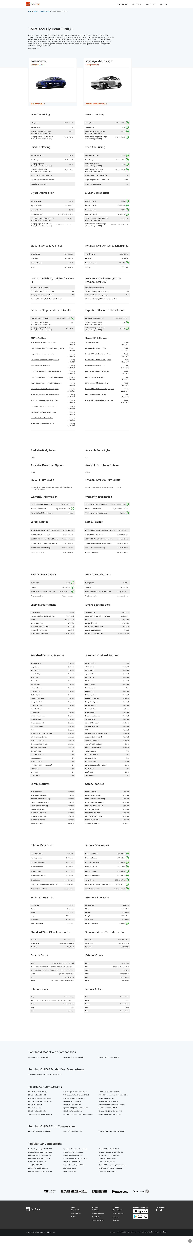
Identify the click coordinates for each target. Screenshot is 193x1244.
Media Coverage (117, 1213)
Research (135, 4)
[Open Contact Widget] (190, 1241)
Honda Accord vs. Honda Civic (109, 1155)
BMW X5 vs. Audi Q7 (70, 1171)
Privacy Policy (132, 1232)
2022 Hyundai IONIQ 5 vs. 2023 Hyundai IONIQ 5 (44, 1074)
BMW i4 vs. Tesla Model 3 (37, 1095)
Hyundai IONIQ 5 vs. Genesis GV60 (110, 1111)
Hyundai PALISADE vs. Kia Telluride (111, 1152)
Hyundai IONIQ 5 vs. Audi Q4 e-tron (75, 1108)
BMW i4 (36, 11)
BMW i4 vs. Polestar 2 (35, 1104)
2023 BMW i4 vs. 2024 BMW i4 (73, 1057)
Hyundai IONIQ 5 (45, 11)
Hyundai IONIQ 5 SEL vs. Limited (39, 1131)
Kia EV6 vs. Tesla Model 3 (107, 1171)
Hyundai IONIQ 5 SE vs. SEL (72, 1131)
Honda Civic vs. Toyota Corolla (39, 1158)
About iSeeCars (117, 1210)
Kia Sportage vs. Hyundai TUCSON (40, 1149)
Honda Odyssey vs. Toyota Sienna (40, 1171)
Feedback (115, 1220)
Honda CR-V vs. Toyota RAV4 (73, 1165)
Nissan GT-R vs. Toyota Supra (73, 1152)
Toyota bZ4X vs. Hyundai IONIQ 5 (40, 1114)
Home (30, 11)
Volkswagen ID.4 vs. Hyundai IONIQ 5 (76, 1095)
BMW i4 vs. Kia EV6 (34, 1108)
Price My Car (96, 1217)
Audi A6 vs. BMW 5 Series (107, 1158)
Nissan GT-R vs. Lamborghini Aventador (113, 1165)
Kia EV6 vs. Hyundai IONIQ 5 (38, 1092)
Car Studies (95, 1210)
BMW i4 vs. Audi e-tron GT (72, 1101)
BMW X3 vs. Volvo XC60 (106, 1162)
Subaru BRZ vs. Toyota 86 (37, 1162)
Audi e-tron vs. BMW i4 (106, 1098)
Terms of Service (121, 1232)
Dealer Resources (97, 1220)
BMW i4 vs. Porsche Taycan (72, 1111)
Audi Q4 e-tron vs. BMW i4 (108, 1108)
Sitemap (112, 1232)
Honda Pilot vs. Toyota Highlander (40, 1152)
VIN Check (150, 4)
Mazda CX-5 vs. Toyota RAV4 (109, 1149)
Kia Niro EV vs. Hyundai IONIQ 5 (110, 1092)
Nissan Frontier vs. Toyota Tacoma (75, 1158)
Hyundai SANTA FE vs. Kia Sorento (75, 1149)
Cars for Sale (123, 4)
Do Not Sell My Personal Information (148, 1232)
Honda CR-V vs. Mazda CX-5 (73, 1155)
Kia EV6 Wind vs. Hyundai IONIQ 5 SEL (112, 1131)
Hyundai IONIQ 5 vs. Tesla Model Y (40, 1101)
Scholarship (116, 1217)
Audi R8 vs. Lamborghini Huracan (110, 1168)
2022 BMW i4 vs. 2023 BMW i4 (38, 1057)
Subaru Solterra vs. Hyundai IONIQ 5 (111, 1104)
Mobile (73, 1217)
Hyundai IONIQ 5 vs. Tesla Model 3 (40, 1098)
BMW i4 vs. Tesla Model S (72, 1104)
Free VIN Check (76, 1213)
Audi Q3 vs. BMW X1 (70, 1168)
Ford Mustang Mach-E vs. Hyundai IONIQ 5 (78, 1114)
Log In (164, 4)
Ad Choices (164, 1232)
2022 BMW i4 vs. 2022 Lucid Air (109, 1057)
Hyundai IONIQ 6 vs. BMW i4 (108, 1101)
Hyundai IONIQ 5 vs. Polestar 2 (74, 1098)
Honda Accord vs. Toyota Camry (39, 1155)
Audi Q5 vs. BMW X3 (35, 1165)
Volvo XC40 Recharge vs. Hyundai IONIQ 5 (113, 1095)
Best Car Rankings (98, 1213)
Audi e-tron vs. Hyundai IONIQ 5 (110, 1114)
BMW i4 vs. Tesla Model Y (37, 1111)
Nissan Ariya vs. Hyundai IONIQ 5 (74, 1092)
